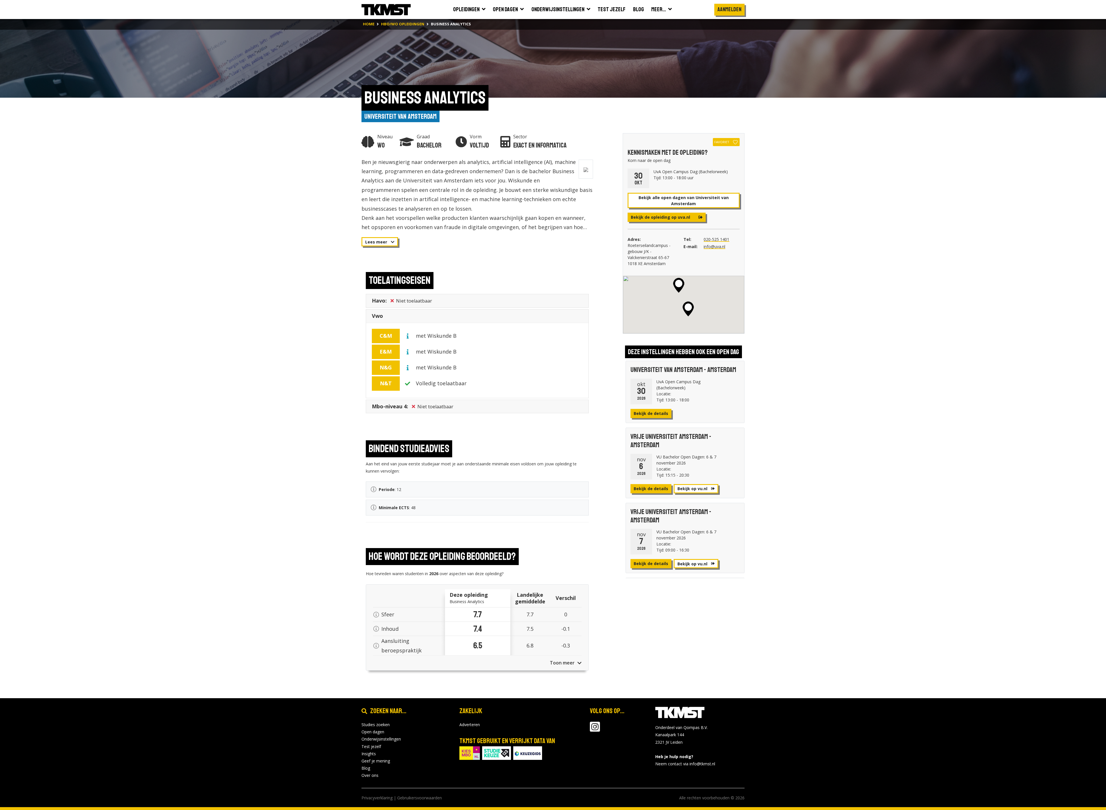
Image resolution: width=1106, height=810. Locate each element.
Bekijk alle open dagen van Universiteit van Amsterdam (684, 200)
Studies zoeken (375, 724)
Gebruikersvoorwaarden (419, 797)
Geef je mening (375, 761)
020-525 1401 (716, 239)
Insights (368, 753)
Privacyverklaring (377, 797)
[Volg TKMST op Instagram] (595, 729)
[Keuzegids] (527, 752)
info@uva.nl (714, 246)
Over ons (369, 775)
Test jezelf (371, 746)
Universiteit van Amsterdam (400, 116)
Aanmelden (729, 9)
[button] (678, 285)
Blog (365, 768)
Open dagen (372, 732)
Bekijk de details (651, 413)
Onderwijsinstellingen (381, 739)
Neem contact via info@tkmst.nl (685, 763)
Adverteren (469, 724)
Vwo (377, 315)
